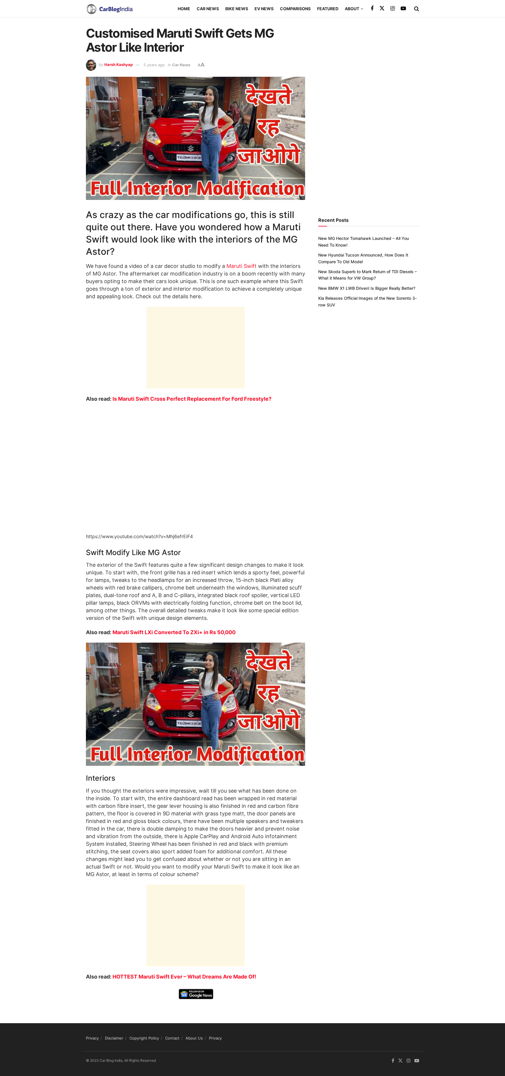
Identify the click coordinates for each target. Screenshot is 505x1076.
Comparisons (295, 8)
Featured (327, 8)
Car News (208, 8)
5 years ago (154, 64)
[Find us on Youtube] (403, 8)
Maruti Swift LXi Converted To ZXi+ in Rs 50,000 (174, 632)
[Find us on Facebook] (372, 8)
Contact (172, 1038)
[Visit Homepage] (109, 8)
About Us (194, 1038)
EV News (264, 8)
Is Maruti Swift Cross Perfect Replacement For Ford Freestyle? (192, 399)
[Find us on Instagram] (392, 8)
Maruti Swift (241, 266)
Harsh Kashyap (118, 64)
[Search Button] (416, 8)
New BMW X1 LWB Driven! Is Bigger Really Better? (366, 288)
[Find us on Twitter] (382, 8)
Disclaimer (114, 1038)
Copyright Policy (144, 1038)
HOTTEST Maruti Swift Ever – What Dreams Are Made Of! (184, 977)
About (352, 8)
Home (184, 8)
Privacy (92, 1038)
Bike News (236, 8)
